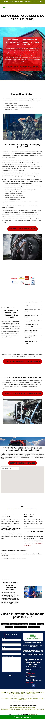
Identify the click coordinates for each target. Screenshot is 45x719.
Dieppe (24, 699)
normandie (29, 675)
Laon (2, 698)
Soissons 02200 (5, 624)
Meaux (13, 692)
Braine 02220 (40, 624)
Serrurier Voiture (19, 709)
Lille (24, 698)
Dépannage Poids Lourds (31, 302)
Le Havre (41, 698)
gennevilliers (16, 702)
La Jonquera (32, 692)
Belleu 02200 (14, 624)
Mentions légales (33, 714)
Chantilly (17, 693)
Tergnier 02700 (9, 627)
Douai (27, 698)
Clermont (23, 693)
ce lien (13, 553)
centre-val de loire (31, 670)
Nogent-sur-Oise (31, 693)
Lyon (26, 692)
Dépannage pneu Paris (29, 707)
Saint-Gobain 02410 (23, 624)
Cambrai (3, 692)
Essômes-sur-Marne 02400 (20, 627)
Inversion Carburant (7, 709)
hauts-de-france (30, 673)
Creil (37, 692)
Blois (21, 696)
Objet (3, 652)
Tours (17, 696)
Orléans (12, 696)
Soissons (8, 692)
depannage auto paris (16, 707)
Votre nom (4, 638)
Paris (22, 692)
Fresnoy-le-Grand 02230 (34, 627)
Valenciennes (34, 698)
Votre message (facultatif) (7, 656)
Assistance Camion (30, 305)
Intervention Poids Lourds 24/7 (32, 320)
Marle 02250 (32, 624)
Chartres (26, 696)
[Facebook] (33, 685)
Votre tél (3, 647)
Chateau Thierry (17, 698)
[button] (33, 302)
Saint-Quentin (8, 698)
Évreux (18, 692)
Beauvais (11, 693)
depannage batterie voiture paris (34, 709)
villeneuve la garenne (27, 702)
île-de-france (29, 682)
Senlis (42, 692)
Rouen (20, 699)
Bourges (32, 696)
